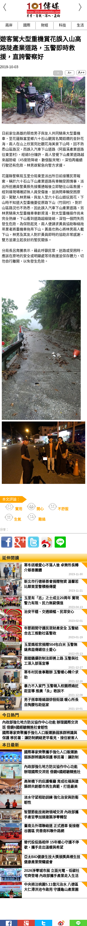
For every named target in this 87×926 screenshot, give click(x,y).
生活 (80, 25)
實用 (18, 509)
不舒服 (62, 509)
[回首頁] (43, 16)
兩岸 (8, 25)
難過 (41, 519)
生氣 (17, 519)
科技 (62, 25)
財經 (44, 25)
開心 (40, 509)
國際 (26, 25)
